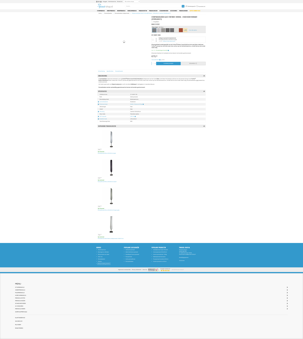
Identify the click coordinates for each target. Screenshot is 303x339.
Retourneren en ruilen (103, 254)
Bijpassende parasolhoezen (107, 126)
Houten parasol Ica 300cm (160, 261)
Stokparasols (101, 11)
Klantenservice (112, 1)
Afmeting (102, 111)
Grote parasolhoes (130, 259)
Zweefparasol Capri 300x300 (160, 249)
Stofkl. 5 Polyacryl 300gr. (136, 104)
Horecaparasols (132, 11)
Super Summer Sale (195, 11)
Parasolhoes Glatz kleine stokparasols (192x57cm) (110, 238)
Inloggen (105, 1)
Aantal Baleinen (104, 101)
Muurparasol (129, 256)
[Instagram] (101, 1)
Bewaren (192, 63)
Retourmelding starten (104, 263)
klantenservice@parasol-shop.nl (187, 254)
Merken (100, 261)
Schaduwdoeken (163, 11)
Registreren (19, 328)
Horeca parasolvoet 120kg (160, 254)
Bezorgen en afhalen (103, 252)
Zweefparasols (111, 11)
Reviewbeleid (101, 259)
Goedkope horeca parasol (132, 254)
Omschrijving (101, 71)
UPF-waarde (103, 116)
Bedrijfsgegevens (183, 257)
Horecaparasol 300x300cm (160, 252)
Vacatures (181, 260)
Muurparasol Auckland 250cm (160, 259)
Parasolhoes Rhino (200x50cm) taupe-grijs (108, 210)
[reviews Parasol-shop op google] (165, 270)
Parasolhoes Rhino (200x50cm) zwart (107, 181)
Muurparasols (121, 11)
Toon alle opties (193, 30)
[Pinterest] (99, 1)
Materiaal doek (103, 104)
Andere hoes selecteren (169, 41)
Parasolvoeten (143, 11)
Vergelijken (156, 21)
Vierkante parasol (130, 249)
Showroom (119, 1)
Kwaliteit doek (103, 118)
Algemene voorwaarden (124, 269)
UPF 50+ (132, 116)
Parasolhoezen (153, 11)
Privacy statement (136, 269)
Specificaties (110, 71)
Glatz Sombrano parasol (132, 252)
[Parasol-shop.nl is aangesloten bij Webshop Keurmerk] (153, 269)
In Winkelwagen (168, 63)
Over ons (100, 256)
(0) (191, 6)
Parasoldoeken (183, 11)
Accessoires (173, 11)
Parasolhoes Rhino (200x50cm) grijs (107, 153)
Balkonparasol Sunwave (159, 256)
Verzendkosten (155, 59)
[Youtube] (97, 1)
